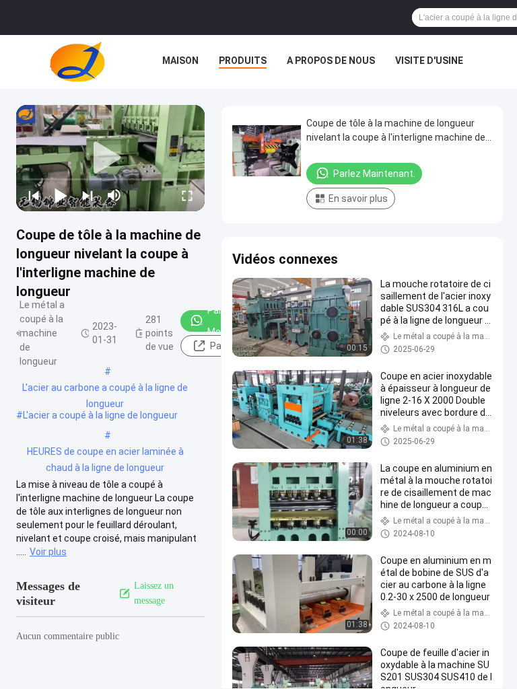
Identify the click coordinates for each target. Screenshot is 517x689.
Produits (243, 60)
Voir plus (48, 551)
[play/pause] (60, 195)
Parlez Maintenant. (374, 173)
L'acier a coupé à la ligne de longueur (100, 415)
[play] (110, 158)
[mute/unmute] (114, 195)
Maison (180, 60)
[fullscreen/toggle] (187, 195)
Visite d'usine (429, 60)
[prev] (33, 195)
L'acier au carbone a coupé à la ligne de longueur (105, 389)
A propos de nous (331, 60)
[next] (87, 195)
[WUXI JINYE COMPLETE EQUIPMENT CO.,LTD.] (78, 62)
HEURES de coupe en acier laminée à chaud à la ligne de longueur (105, 453)
